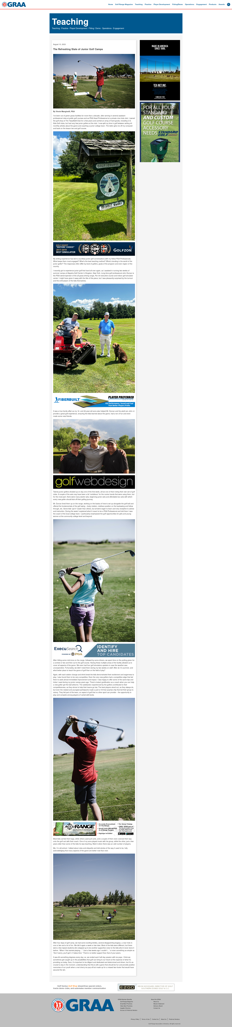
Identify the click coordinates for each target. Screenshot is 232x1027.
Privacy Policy (135, 1019)
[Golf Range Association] (14, 4)
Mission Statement (158, 1004)
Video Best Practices (126, 1006)
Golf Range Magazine (124, 4)
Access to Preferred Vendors (128, 1010)
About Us (156, 1001)
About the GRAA (156, 999)
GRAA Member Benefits (125, 999)
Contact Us (156, 1008)
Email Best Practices (126, 1004)
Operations (189, 4)
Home (110, 4)
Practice (148, 4)
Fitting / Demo (95, 28)
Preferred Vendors (174, 1019)
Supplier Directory (125, 1008)
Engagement (201, 4)
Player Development (162, 4)
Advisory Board (158, 1006)
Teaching (139, 4)
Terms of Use (146, 1019)
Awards (222, 4)
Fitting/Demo (177, 4)
